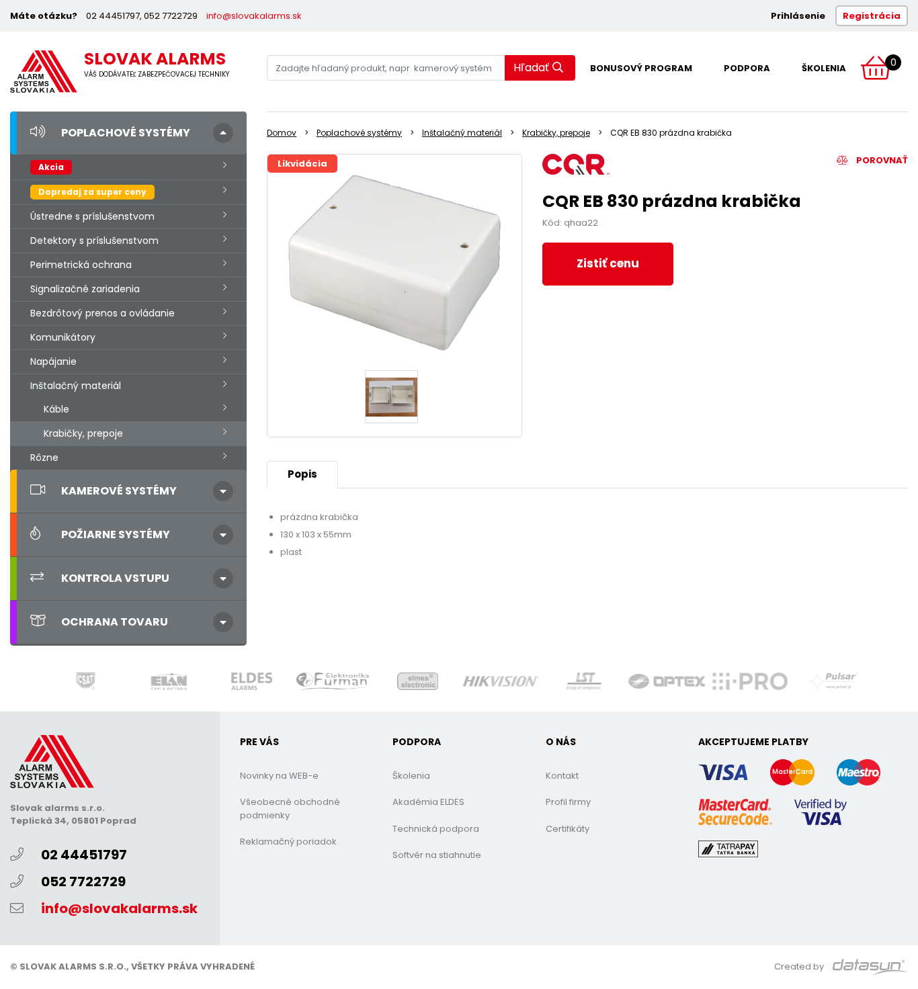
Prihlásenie (798, 15)
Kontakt (562, 775)
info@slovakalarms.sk (254, 15)
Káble (56, 409)
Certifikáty (567, 828)
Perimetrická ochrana (81, 264)
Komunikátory (62, 337)
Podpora (747, 68)
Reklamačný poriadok (288, 841)
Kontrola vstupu (115, 578)
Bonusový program (641, 68)
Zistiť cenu (608, 263)
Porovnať (881, 160)
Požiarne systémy (115, 534)
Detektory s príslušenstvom (94, 240)
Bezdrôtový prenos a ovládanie (102, 313)
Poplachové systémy (125, 132)
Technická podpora (435, 828)
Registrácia (872, 15)
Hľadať (531, 67)
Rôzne (44, 457)
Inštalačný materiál (75, 385)
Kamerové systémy (119, 491)
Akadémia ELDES (428, 802)
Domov (281, 132)
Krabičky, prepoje (83, 433)
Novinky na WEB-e (279, 775)
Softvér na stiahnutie (436, 855)
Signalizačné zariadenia (85, 289)
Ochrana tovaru (114, 622)
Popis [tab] (302, 474)
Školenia (824, 68)
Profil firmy (568, 802)
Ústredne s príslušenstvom (92, 216)
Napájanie (53, 361)
